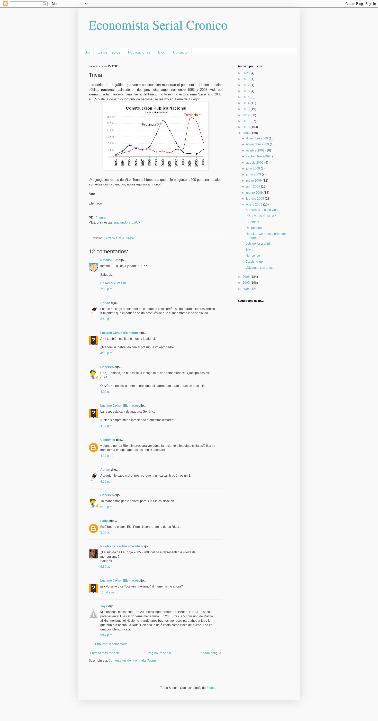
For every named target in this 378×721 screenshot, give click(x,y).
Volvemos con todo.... (260, 268)
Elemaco (109, 237)
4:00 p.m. (106, 353)
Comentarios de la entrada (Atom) (132, 660)
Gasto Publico (125, 237)
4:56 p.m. (106, 481)
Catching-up (254, 261)
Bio (87, 52)
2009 (246, 133)
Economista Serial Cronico (158, 24)
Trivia (249, 250)
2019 (246, 79)
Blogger (211, 688)
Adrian (105, 303)
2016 (246, 91)
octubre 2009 (255, 150)
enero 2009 (254, 204)
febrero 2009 (255, 198)
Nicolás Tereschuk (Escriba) (121, 546)
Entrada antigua (210, 653)
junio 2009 (254, 174)
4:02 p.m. (106, 392)
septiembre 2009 (258, 156)
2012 (246, 115)
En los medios (108, 52)
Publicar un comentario (111, 644)
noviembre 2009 (258, 144)
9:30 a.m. (106, 566)
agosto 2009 (255, 162)
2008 (246, 277)
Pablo (104, 521)
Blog (161, 52)
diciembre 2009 (257, 138)
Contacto (180, 52)
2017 (246, 85)
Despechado (255, 228)
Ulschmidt (107, 440)
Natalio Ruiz (109, 260)
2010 (246, 127)
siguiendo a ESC (125, 222)
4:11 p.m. (106, 456)
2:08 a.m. (106, 532)
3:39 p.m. (106, 289)
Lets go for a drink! (258, 243)
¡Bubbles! (252, 222)
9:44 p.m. (106, 635)
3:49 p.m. (106, 319)
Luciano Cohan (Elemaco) (119, 333)
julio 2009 (253, 168)
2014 (246, 103)
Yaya (103, 606)
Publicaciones (139, 52)
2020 (246, 73)
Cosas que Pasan (113, 283)
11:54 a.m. (107, 592)
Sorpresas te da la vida (262, 210)
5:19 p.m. (106, 507)
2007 (246, 282)
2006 (246, 289)
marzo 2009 (255, 192)
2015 (246, 97)
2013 (246, 109)
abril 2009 (253, 186)
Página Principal (159, 653)
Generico (107, 367)
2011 (246, 121)
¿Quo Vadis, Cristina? (261, 216)
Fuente (100, 218)
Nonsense (253, 255)
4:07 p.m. (106, 426)
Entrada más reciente (105, 653)
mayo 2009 (254, 180)
